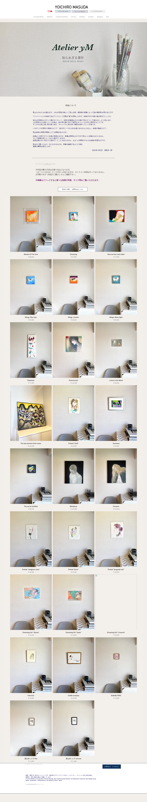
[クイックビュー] (31, 224)
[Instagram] (49, 11)
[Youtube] (51, 11)
